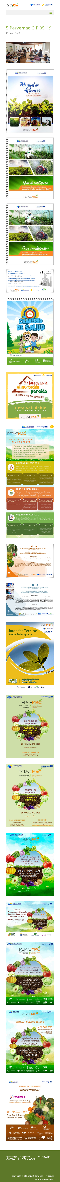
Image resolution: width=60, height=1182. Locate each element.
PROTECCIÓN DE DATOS (18, 1157)
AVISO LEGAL (28, 1158)
